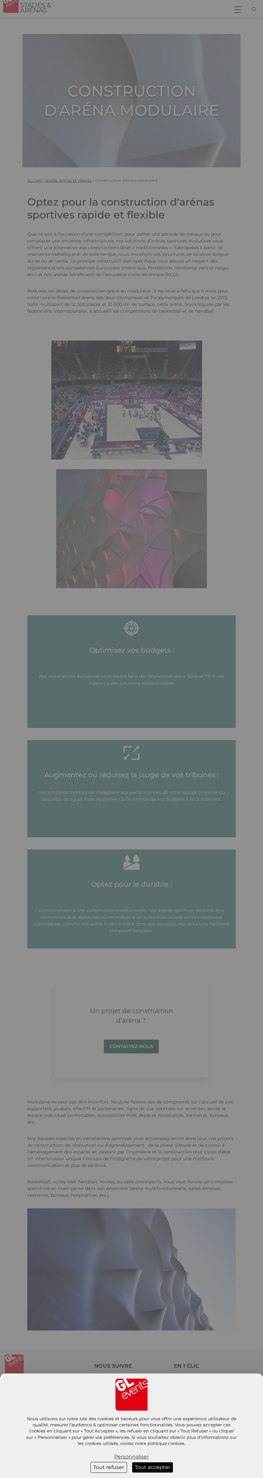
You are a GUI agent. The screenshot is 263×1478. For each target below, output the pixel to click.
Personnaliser (131, 1457)
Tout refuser (108, 1467)
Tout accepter (152, 1467)
